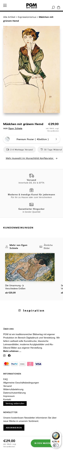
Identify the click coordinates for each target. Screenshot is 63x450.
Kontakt (7, 399)
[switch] (56, 445)
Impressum (9, 396)
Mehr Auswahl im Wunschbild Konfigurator (30, 158)
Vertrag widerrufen (14, 403)
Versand (7, 386)
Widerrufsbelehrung (13, 389)
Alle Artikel (9, 17)
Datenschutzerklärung (14, 392)
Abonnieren (14, 428)
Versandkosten (53, 131)
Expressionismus (27, 17)
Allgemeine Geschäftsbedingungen (21, 382)
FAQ (5, 379)
